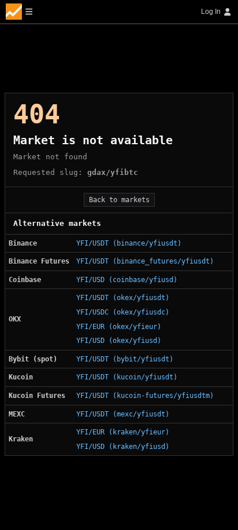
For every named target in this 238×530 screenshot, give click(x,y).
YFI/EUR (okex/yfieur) (118, 327)
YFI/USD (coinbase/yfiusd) (126, 280)
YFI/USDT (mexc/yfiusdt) (122, 414)
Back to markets (119, 200)
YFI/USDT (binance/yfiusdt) (128, 243)
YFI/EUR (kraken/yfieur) (122, 432)
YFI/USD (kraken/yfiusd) (122, 447)
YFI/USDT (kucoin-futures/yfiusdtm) (145, 396)
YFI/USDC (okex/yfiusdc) (122, 312)
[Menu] (19, 11)
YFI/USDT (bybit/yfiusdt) (124, 359)
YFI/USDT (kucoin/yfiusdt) (126, 377)
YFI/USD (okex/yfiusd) (118, 341)
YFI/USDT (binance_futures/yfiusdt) (145, 261)
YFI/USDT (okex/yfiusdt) (122, 298)
